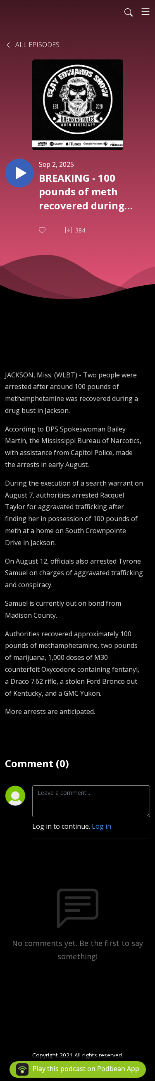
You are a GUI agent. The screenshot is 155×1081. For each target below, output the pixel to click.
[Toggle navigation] (145, 11)
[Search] (128, 11)
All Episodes (37, 44)
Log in (101, 826)
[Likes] (43, 230)
